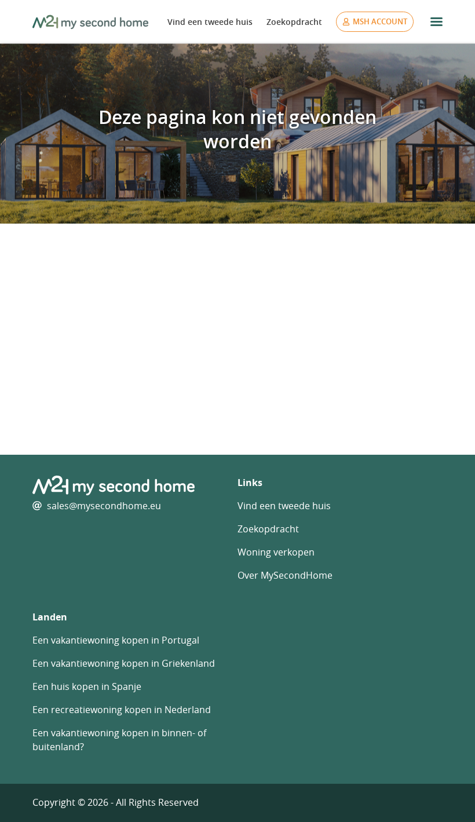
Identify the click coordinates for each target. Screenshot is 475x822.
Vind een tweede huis (210, 21)
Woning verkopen (276, 552)
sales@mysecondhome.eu (104, 505)
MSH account (380, 21)
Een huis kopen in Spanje (86, 686)
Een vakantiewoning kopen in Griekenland (123, 663)
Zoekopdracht (294, 21)
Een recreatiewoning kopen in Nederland (121, 709)
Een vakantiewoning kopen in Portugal (115, 640)
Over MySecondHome (284, 575)
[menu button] (436, 21)
